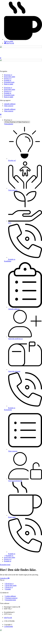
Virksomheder (8, 124)
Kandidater (7, 261)
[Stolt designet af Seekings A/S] (1, 630)
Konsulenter (8, 410)
